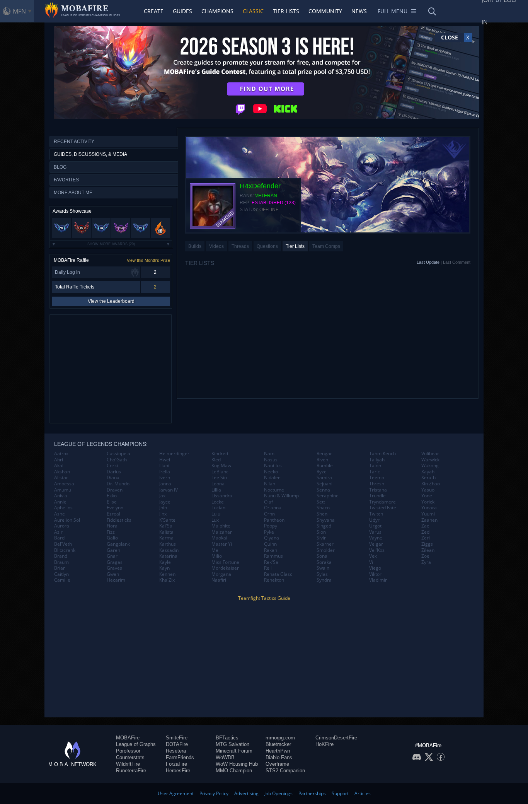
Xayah (427, 472)
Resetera (176, 751)
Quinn (270, 544)
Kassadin (169, 550)
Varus (375, 532)
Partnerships (312, 793)
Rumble (325, 466)
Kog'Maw (221, 466)
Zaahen (429, 520)
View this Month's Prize (148, 260)
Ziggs (427, 544)
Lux (215, 520)
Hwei (164, 460)
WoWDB (225, 757)
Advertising (246, 793)
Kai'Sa (165, 526)
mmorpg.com (280, 738)
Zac (425, 526)
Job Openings (278, 793)
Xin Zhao (430, 484)
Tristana (378, 490)
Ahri (58, 460)
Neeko (271, 472)
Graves (114, 568)
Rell (268, 568)
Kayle (165, 562)
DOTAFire (177, 744)
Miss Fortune (225, 562)
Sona (322, 556)
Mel (215, 550)
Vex (373, 556)
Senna (323, 490)
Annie (60, 502)
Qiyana (271, 538)
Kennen (167, 574)
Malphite (220, 526)
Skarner (325, 544)
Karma (166, 538)
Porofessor (128, 751)
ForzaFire (176, 764)
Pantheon (274, 520)
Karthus (167, 544)
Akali (59, 466)
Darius (114, 472)
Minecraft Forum (234, 751)
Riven (322, 460)
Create (154, 11)
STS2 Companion (285, 770)
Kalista (166, 532)
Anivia (60, 496)
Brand (60, 556)
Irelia (164, 472)
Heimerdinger (174, 454)
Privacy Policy (213, 793)
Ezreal (113, 514)
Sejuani (324, 484)
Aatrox (61, 454)
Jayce (164, 502)
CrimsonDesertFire (336, 738)
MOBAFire (128, 738)
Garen (113, 550)
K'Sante (167, 520)
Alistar (61, 478)
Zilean (427, 550)
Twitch (376, 514)
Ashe (59, 514)
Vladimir (378, 580)
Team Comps (326, 246)
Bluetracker (278, 744)
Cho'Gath (117, 460)
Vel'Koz (377, 550)
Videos (216, 246)
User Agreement (176, 793)
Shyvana (326, 520)
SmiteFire (176, 738)
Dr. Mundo (118, 484)
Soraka (324, 562)
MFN (19, 11)
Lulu (215, 514)
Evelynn (115, 508)
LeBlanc (219, 472)
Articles (362, 793)
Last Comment (456, 262)
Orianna (272, 508)
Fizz (111, 532)
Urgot (375, 526)
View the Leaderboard (111, 301)
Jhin (163, 508)
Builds (194, 246)
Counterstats (130, 757)
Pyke (269, 532)
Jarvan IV (168, 490)
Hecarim (116, 580)
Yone (426, 496)
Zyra (426, 562)
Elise (112, 502)
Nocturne (274, 490)
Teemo (376, 478)
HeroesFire (178, 770)
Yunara (429, 508)
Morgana (221, 574)
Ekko (112, 496)
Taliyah (377, 460)
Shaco (323, 508)
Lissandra (221, 496)
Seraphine (328, 496)
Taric (374, 472)
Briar (59, 568)
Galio (112, 538)
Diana (113, 478)
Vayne (375, 538)
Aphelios (63, 508)
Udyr (374, 520)
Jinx (163, 514)
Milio (216, 556)
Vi (371, 562)
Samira (324, 478)
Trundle (377, 496)
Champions (217, 11)
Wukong (430, 466)
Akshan (62, 472)
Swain (323, 568)
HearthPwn (278, 751)
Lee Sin (219, 478)
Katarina (168, 556)
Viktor (375, 574)
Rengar (324, 454)
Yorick (427, 502)
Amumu (62, 490)
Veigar (376, 544)
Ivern (164, 478)
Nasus (271, 460)
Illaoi (164, 466)
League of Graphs (136, 744)
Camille (62, 580)
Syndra (324, 580)
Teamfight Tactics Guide (264, 598)
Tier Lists (286, 11)
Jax (162, 496)
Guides (182, 11)
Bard (59, 538)
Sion (321, 532)
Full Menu (392, 11)
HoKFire (324, 744)
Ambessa (64, 484)
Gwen (113, 574)
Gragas (115, 562)
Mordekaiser (225, 568)
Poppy (270, 526)
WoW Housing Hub (237, 764)
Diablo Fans (279, 757)
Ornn (269, 514)
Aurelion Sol (67, 520)
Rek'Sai (271, 562)
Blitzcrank (64, 550)
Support (340, 793)
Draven (115, 490)
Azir (58, 532)
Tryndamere (382, 502)
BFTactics (227, 738)
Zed (425, 532)
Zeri (425, 538)
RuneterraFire (131, 770)
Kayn (164, 568)
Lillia (216, 490)
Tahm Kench (382, 454)
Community (325, 11)
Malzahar (221, 532)
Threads (240, 246)
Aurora (61, 526)
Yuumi (428, 514)
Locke (217, 502)
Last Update (428, 262)
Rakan (270, 550)
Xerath (428, 478)
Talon (375, 466)
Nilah (269, 484)
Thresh (376, 484)
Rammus (273, 556)
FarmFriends (180, 757)
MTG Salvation (232, 744)
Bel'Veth (63, 544)
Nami (270, 454)
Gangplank (118, 544)
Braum (61, 562)
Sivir (321, 538)
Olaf (268, 502)
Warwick (430, 460)
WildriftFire (128, 764)
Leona (218, 484)
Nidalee (272, 478)
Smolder (326, 550)
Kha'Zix (167, 580)
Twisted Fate (382, 508)
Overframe (277, 764)
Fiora (112, 526)
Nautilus (273, 466)
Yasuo (427, 490)
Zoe (425, 556)
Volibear (430, 454)
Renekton (274, 580)
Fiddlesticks (119, 520)
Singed (324, 526)
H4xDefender (260, 186)
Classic (253, 11)
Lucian (218, 508)
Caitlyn (61, 574)
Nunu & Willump (281, 496)
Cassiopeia (118, 454)
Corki (112, 466)
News (359, 11)
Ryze (322, 472)
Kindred (219, 454)
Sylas (322, 574)
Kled (216, 460)
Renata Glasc (278, 574)
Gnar (112, 556)
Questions (267, 246)
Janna (165, 484)
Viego (375, 568)
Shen (322, 514)
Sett (321, 502)
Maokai (219, 538)
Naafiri (218, 580)
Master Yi (221, 544)
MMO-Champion (234, 770)
